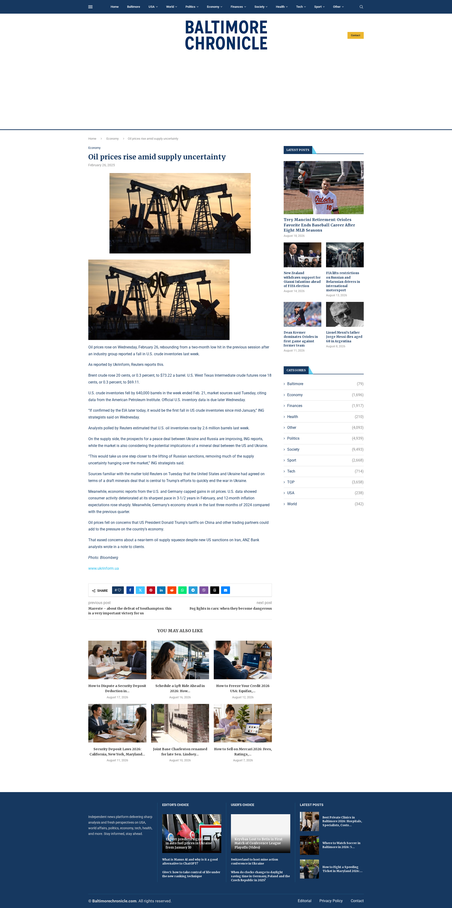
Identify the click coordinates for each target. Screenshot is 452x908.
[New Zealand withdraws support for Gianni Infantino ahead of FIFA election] (302, 255)
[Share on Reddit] (171, 590)
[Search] (361, 7)
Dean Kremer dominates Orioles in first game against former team (301, 339)
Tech (299, 6)
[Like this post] (119, 590)
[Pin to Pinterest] (151, 590)
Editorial (304, 901)
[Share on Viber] (203, 590)
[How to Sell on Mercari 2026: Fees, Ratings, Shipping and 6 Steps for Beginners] (243, 723)
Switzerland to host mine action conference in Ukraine (254, 861)
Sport (318, 6)
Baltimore (133, 6)
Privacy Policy (331, 901)
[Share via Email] (225, 590)
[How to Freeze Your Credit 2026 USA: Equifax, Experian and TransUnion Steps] (243, 660)
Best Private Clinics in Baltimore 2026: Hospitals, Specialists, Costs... (342, 821)
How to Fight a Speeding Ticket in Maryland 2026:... (343, 869)
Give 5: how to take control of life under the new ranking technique (191, 874)
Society (259, 6)
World (170, 6)
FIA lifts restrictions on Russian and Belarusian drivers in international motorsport (343, 281)
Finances (237, 6)
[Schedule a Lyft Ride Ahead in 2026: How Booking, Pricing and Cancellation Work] (180, 660)
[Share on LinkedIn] (161, 590)
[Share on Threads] (214, 590)
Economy (213, 6)
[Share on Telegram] (193, 590)
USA (152, 6)
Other (337, 6)
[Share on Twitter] (140, 590)
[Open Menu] (90, 7)
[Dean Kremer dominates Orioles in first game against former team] (302, 314)
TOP (325, 482)
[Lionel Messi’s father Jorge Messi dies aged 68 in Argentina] (345, 314)
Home (115, 6)
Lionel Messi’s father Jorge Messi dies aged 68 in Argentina (344, 337)
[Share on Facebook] (130, 590)
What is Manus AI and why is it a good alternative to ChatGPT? (190, 861)
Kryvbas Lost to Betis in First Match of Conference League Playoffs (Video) (258, 843)
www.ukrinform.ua (103, 568)
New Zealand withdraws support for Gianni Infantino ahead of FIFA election (302, 279)
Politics (190, 6)
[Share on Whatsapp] (182, 590)
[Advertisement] (226, 90)
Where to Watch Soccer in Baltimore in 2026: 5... (341, 845)
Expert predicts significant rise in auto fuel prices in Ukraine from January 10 (192, 843)
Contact (355, 35)
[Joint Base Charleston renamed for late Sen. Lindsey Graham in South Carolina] (180, 723)
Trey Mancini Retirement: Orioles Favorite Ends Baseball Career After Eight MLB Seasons (319, 225)
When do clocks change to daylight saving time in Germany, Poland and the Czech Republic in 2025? (260, 876)
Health (280, 6)
